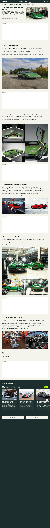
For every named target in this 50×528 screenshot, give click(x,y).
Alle (3, 387)
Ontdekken (21, 1)
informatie (6, 4)
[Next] (47, 400)
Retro (19, 387)
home (2, 4)
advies (20, 4)
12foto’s (45, 18)
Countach (16, 4)
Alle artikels (14, 417)
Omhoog (36, 417)
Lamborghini (11, 4)
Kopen (26, 1)
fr (44, 1)
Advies (14, 387)
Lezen (30, 1)
